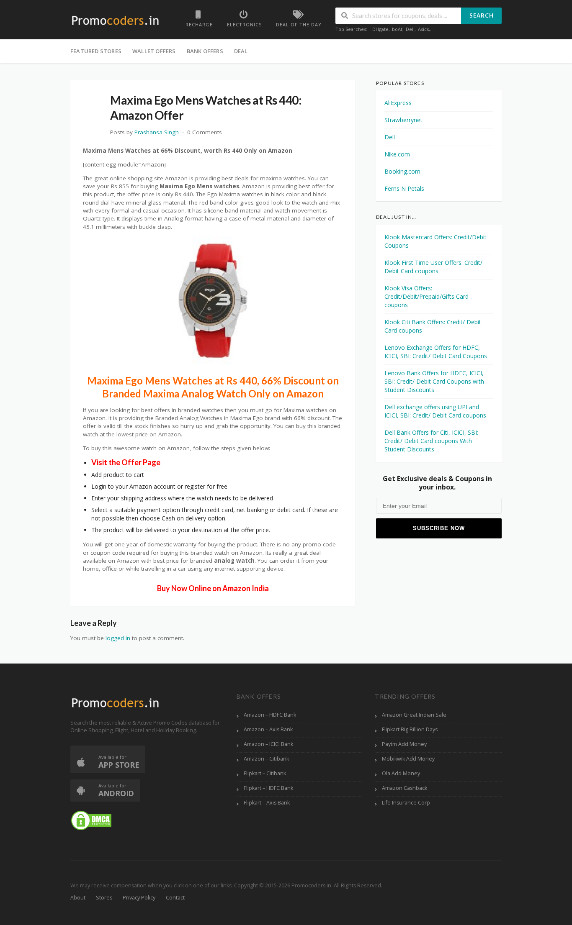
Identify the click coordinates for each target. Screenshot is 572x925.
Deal (241, 51)
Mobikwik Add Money (408, 758)
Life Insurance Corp (406, 802)
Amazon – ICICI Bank (268, 744)
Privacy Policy (139, 897)
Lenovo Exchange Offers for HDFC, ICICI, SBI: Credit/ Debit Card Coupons (435, 351)
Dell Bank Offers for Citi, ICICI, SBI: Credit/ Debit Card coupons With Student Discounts (431, 440)
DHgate (380, 29)
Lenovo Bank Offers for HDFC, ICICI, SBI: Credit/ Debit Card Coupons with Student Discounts (434, 381)
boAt (397, 29)
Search (481, 15)
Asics (423, 29)
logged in (118, 638)
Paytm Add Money (404, 744)
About (77, 897)
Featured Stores (95, 51)
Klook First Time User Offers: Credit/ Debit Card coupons (433, 267)
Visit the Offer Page (125, 462)
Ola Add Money (401, 773)
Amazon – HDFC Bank (270, 714)
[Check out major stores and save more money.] (115, 20)
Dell (410, 29)
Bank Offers (205, 51)
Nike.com (397, 154)
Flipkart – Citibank (265, 773)
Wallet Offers (154, 51)
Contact (175, 897)
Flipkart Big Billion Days (410, 729)
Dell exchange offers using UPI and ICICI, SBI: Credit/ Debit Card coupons (435, 411)
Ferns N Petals (404, 188)
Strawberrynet (403, 120)
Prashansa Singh (156, 132)
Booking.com (402, 171)
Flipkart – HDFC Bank (268, 788)
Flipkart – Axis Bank (267, 802)
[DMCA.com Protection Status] (91, 819)
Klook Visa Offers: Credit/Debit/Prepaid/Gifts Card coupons (426, 296)
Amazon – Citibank (266, 758)
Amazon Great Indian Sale (414, 714)
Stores (104, 897)
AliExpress (398, 103)
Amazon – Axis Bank (268, 729)
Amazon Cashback (404, 788)
